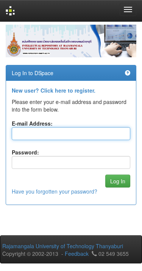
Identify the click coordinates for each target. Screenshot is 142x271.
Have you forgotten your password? (54, 191)
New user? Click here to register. (53, 90)
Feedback (77, 253)
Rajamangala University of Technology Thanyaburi (62, 246)
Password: (25, 152)
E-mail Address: (32, 123)
